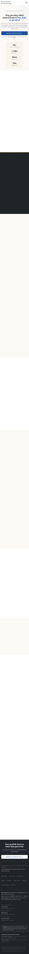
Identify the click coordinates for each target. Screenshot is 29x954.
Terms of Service (20, 876)
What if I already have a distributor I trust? (12, 646)
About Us (3, 880)
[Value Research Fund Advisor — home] (7, 3)
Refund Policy (4, 876)
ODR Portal (13, 885)
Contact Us (9, 880)
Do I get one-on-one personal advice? (12, 631)
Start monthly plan (14, 746)
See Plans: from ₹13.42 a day (14, 33)
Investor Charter (16, 880)
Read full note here (14, 294)
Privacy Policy (12, 876)
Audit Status (24, 880)
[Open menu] (26, 3)
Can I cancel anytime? (7, 651)
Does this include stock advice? (10, 641)
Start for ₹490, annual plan (14, 720)
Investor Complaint (5, 885)
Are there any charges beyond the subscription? (10, 636)
